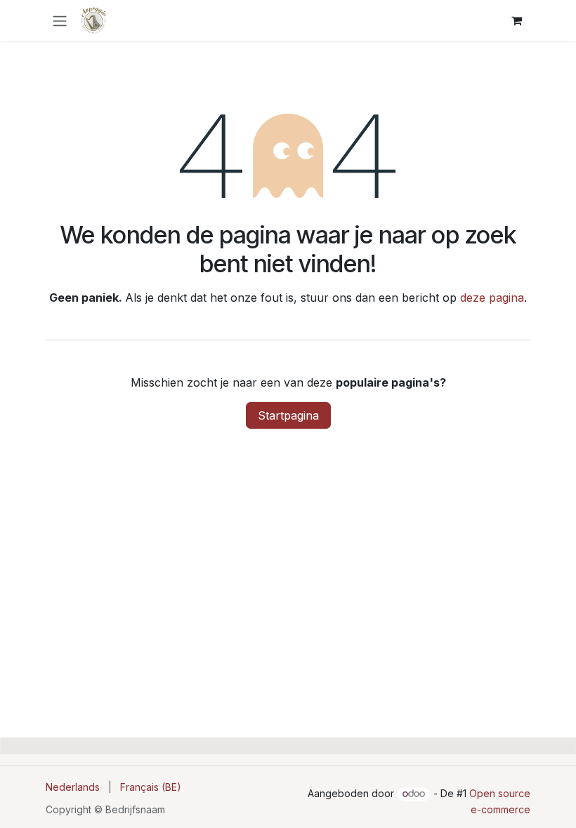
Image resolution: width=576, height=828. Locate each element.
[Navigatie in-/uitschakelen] (60, 20)
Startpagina (288, 415)
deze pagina (492, 298)
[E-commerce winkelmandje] (516, 20)
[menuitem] (73, 786)
